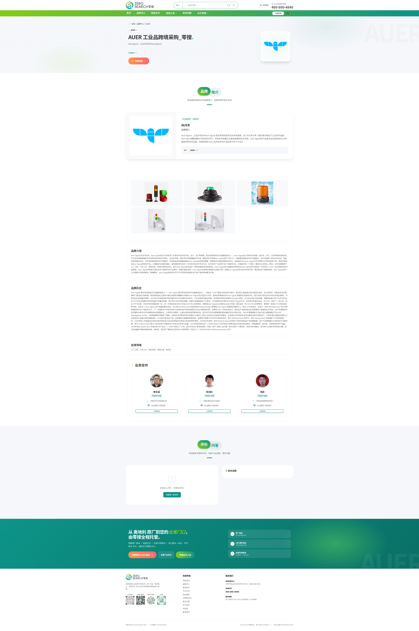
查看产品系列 (166, 555)
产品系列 (132, 53)
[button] (169, 13)
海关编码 (186, 594)
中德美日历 (187, 598)
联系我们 (186, 612)
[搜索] (234, 5)
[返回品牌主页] (275, 46)
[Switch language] (289, 13)
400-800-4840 (282, 7)
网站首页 (186, 580)
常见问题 (186, 601)
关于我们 (186, 605)
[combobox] (210, 5)
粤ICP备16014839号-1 (263, 625)
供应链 (185, 608)
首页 (133, 23)
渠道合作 (186, 587)
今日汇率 (186, 591)
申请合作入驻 (185, 554)
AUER (148, 23)
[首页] (140, 5)
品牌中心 (140, 23)
